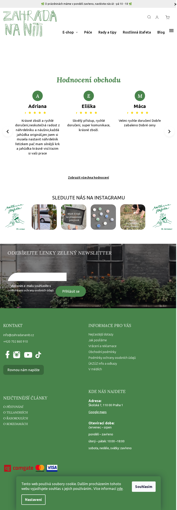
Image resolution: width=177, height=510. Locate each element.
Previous (8, 131)
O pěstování (13, 407)
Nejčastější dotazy (100, 334)
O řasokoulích (15, 418)
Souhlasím (143, 487)
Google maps (97, 412)
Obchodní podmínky (102, 352)
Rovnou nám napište (24, 370)
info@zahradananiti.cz (18, 335)
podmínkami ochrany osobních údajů (31, 290)
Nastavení (33, 500)
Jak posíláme (97, 340)
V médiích (95, 369)
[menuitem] (70, 32)
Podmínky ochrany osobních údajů (112, 357)
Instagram (16, 355)
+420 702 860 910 (15, 341)
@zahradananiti (38, 355)
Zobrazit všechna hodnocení (88, 177)
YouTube (27, 355)
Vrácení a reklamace (102, 346)
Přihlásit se (70, 291)
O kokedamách (15, 424)
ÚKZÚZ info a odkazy (102, 363)
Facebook (8, 355)
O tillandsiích (15, 412)
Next (169, 131)
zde (120, 489)
